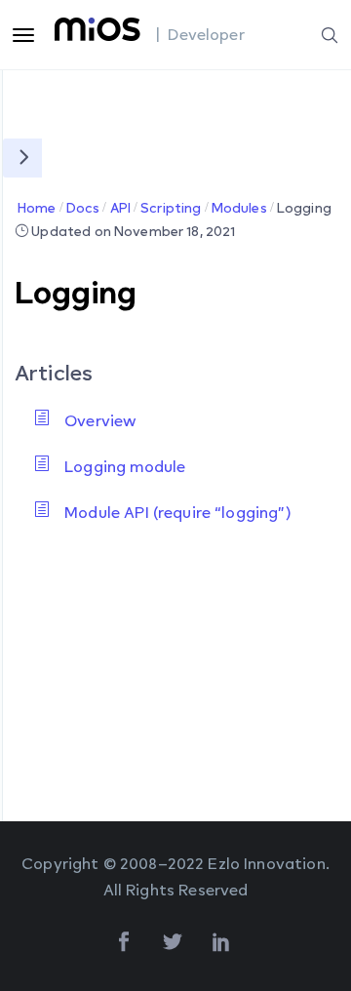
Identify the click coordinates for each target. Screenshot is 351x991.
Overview (100, 420)
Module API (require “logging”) (178, 512)
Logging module (124, 466)
